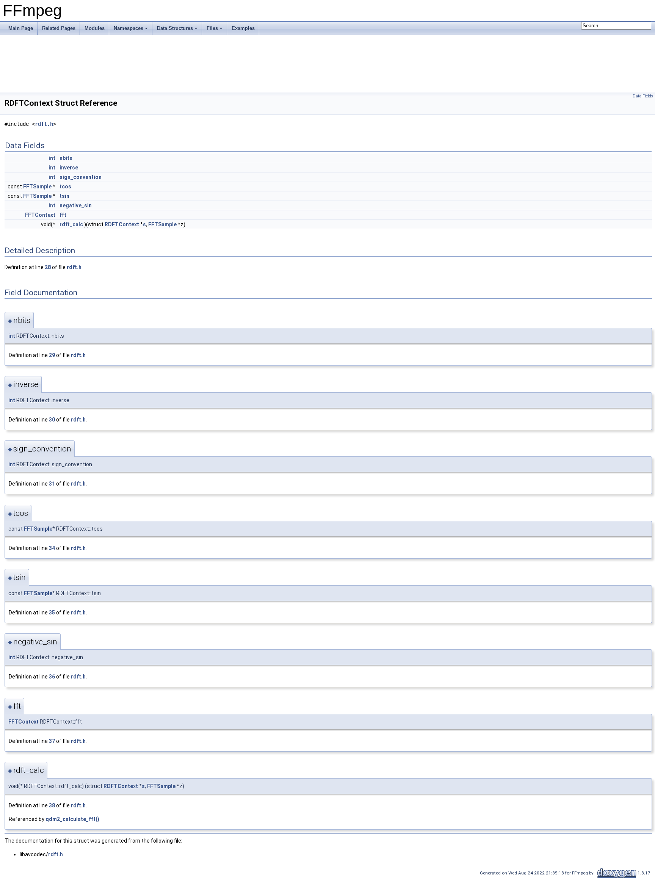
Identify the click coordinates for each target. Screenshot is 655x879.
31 (52, 484)
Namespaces (128, 28)
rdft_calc (71, 224)
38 (52, 805)
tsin (64, 196)
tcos (65, 186)
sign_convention (81, 177)
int (52, 158)
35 (52, 613)
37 (52, 741)
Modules (95, 28)
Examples (243, 28)
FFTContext (40, 215)
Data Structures (175, 28)
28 (48, 267)
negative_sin (76, 205)
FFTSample (37, 186)
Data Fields (643, 96)
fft (63, 215)
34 (52, 548)
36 (52, 677)
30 (52, 420)
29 (52, 355)
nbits (66, 158)
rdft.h (44, 124)
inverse (69, 168)
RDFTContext (122, 224)
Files (212, 28)
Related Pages (58, 28)
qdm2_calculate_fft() (72, 819)
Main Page (20, 28)
